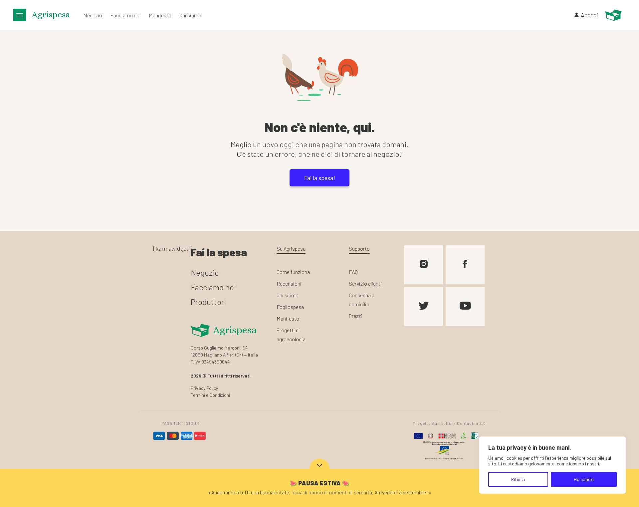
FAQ (353, 272)
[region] (552, 465)
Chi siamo (190, 15)
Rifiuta (518, 479)
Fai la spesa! (319, 177)
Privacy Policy (204, 388)
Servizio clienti (365, 283)
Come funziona (293, 272)
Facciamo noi (125, 15)
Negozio (92, 15)
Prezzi (355, 316)
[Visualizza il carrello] (613, 15)
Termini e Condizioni (210, 395)
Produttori (208, 302)
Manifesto (160, 15)
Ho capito (584, 479)
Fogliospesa (290, 307)
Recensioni (289, 283)
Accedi (589, 15)
